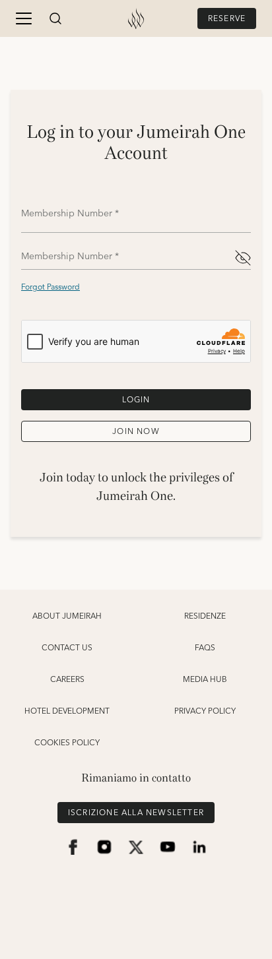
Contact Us (67, 648)
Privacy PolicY (205, 712)
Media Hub (205, 680)
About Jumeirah (67, 617)
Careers (67, 680)
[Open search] (55, 18)
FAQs (205, 648)
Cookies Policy (67, 743)
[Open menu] (24, 18)
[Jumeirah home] (136, 18)
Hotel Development (67, 712)
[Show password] (243, 258)
